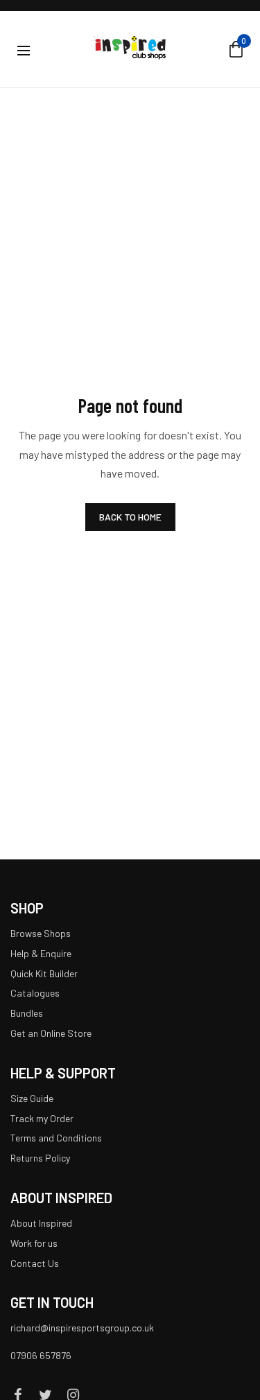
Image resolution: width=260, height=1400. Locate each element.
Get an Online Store (51, 1033)
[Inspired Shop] (130, 49)
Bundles (26, 1014)
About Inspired (41, 1223)
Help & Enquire (40, 953)
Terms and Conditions (56, 1138)
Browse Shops (40, 933)
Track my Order (41, 1118)
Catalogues (35, 993)
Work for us (34, 1243)
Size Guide (31, 1098)
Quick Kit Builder (44, 973)
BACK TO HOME (130, 517)
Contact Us (34, 1263)
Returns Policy (40, 1158)
